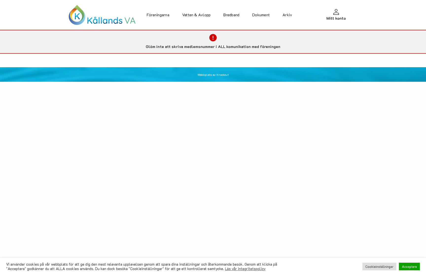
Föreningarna (158, 14)
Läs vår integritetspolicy (245, 268)
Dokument (261, 14)
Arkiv (287, 14)
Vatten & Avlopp (196, 14)
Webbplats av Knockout (213, 75)
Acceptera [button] (409, 266)
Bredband (231, 14)
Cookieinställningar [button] (379, 266)
